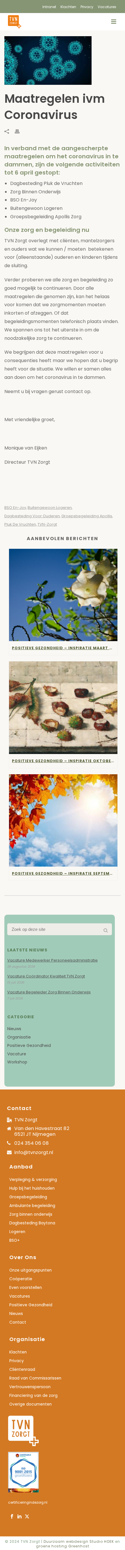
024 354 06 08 (31, 1143)
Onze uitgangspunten (30, 1270)
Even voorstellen (25, 1287)
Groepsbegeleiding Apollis (86, 516)
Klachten (18, 1352)
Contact (17, 1322)
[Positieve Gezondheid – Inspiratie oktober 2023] (63, 707)
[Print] (20, 131)
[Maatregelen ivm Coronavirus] (62, 60)
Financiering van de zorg (33, 1395)
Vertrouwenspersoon (30, 1387)
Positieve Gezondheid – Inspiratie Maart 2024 (64, 647)
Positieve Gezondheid (29, 1045)
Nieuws (14, 1028)
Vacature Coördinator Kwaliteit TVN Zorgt (46, 976)
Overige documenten (30, 1404)
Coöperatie (20, 1279)
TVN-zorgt (47, 524)
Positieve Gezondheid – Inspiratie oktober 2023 (64, 760)
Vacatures (19, 1296)
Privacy (16, 1361)
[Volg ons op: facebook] (12, 1517)
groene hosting (51, 1546)
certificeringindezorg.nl (27, 1502)
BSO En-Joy (15, 507)
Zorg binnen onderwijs (30, 1214)
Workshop (17, 1062)
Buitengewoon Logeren (50, 507)
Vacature (16, 1053)
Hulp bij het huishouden (32, 1188)
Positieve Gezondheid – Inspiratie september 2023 (64, 873)
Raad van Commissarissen (35, 1378)
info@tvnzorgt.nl (33, 1152)
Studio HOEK (102, 1541)
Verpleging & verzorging (33, 1179)
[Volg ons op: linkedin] (19, 1517)
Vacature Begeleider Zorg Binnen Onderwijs (49, 992)
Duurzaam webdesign (67, 1541)
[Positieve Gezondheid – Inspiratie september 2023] (63, 820)
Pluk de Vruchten (20, 524)
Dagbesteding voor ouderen (32, 516)
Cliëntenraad (22, 1369)
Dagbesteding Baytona (32, 1223)
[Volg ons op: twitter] (27, 1517)
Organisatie (19, 1037)
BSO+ (14, 1240)
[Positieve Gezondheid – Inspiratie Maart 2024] (63, 595)
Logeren (17, 1232)
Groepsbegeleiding (28, 1197)
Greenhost (78, 1546)
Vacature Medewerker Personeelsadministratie (52, 960)
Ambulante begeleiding (32, 1205)
